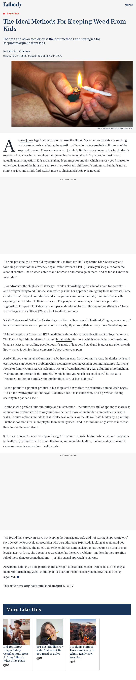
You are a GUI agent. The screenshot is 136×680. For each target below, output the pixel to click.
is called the (64, 339)
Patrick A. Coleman (18, 51)
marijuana (26, 140)
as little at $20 (34, 311)
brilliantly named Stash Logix (108, 388)
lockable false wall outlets (59, 417)
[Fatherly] (12, 5)
